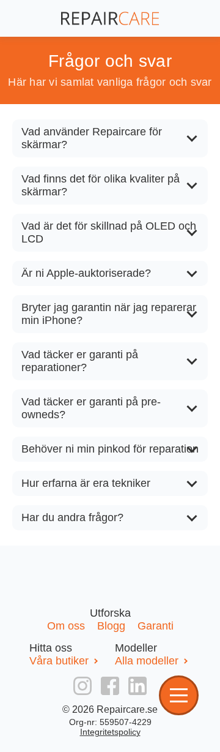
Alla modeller (146, 661)
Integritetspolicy (110, 732)
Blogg (112, 626)
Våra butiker (59, 661)
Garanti (156, 626)
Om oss (67, 626)
